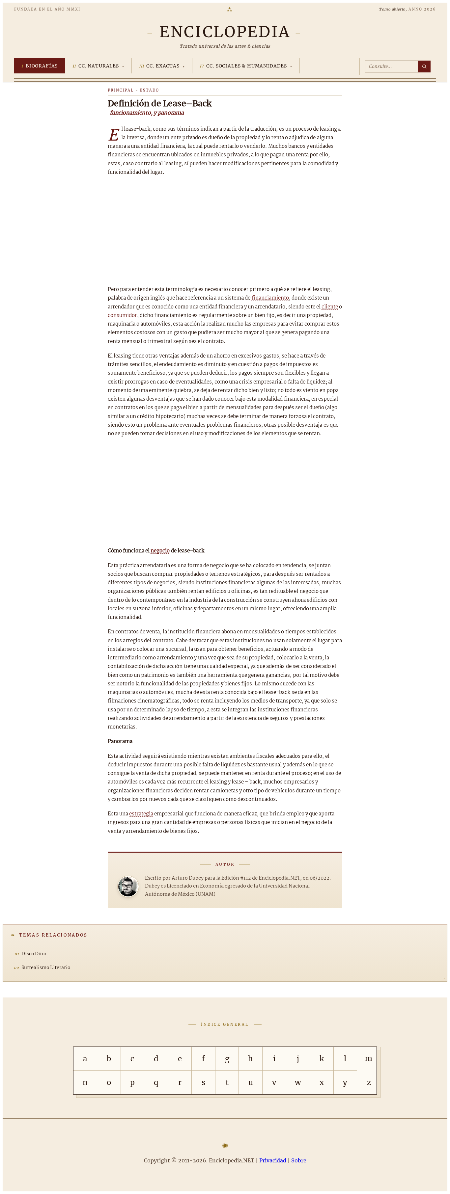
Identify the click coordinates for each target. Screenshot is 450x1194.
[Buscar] (424, 66)
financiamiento (270, 298)
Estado (149, 90)
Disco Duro (33, 954)
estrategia (141, 814)
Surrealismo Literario (45, 968)
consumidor (122, 315)
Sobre (298, 1160)
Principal (121, 90)
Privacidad (272, 1160)
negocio (160, 551)
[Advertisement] (225, 231)
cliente (330, 307)
